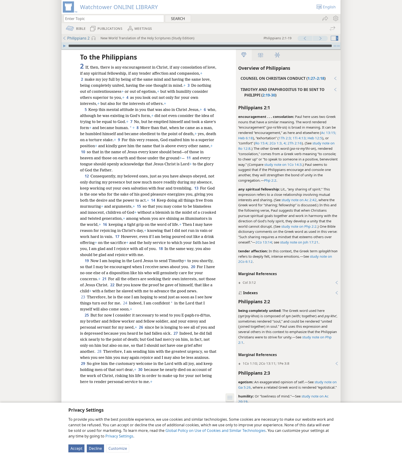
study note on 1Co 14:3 (283, 164)
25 (87, 315)
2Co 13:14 (263, 242)
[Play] (64, 46)
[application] (201, 45)
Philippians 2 (78, 38)
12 (87, 176)
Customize (117, 448)
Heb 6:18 (245, 138)
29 (83, 363)
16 (105, 224)
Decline (95, 448)
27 (176, 333)
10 (83, 151)
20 (193, 266)
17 (117, 236)
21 (104, 278)
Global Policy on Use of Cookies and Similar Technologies (215, 430)
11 (189, 157)
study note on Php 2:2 (299, 226)
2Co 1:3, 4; (277, 143)
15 (139, 206)
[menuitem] (335, 18)
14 (153, 200)
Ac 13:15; (328, 132)
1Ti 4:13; (299, 138)
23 (83, 297)
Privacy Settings (119, 436)
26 (141, 327)
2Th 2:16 (294, 143)
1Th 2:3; (285, 138)
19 (87, 260)
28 (99, 351)
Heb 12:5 (314, 138)
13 (196, 188)
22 (112, 284)
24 (125, 303)
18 (161, 248)
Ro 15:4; (261, 143)
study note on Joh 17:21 (299, 242)
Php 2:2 (270, 180)
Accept (76, 448)
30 (140, 369)
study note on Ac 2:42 (299, 199)
